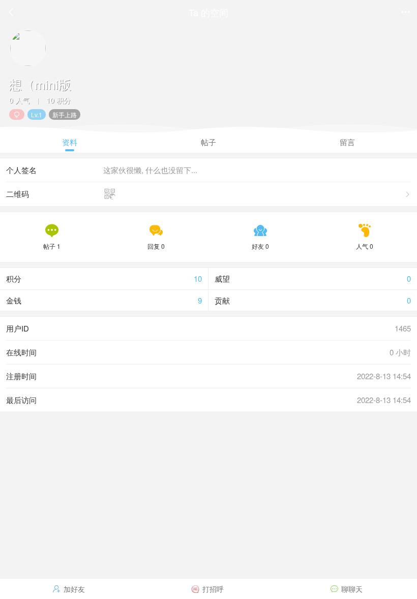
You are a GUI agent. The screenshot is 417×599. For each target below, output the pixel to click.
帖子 (208, 142)
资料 (69, 142)
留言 (347, 142)
